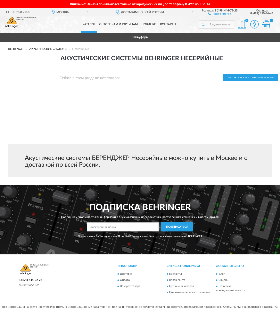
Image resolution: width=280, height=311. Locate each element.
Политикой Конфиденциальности (137, 236)
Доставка (126, 274)
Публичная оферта (181, 286)
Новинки (148, 24)
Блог (222, 274)
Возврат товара (130, 286)
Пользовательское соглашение (189, 292)
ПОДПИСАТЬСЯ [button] (177, 227)
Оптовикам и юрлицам (118, 24)
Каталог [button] (89, 24)
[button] (219, 13)
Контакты (168, 24)
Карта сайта (177, 280)
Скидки (223, 280)
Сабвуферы (140, 37)
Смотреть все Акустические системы (250, 77)
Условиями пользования (174, 236)
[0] (266, 24)
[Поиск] (203, 24)
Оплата (125, 280)
